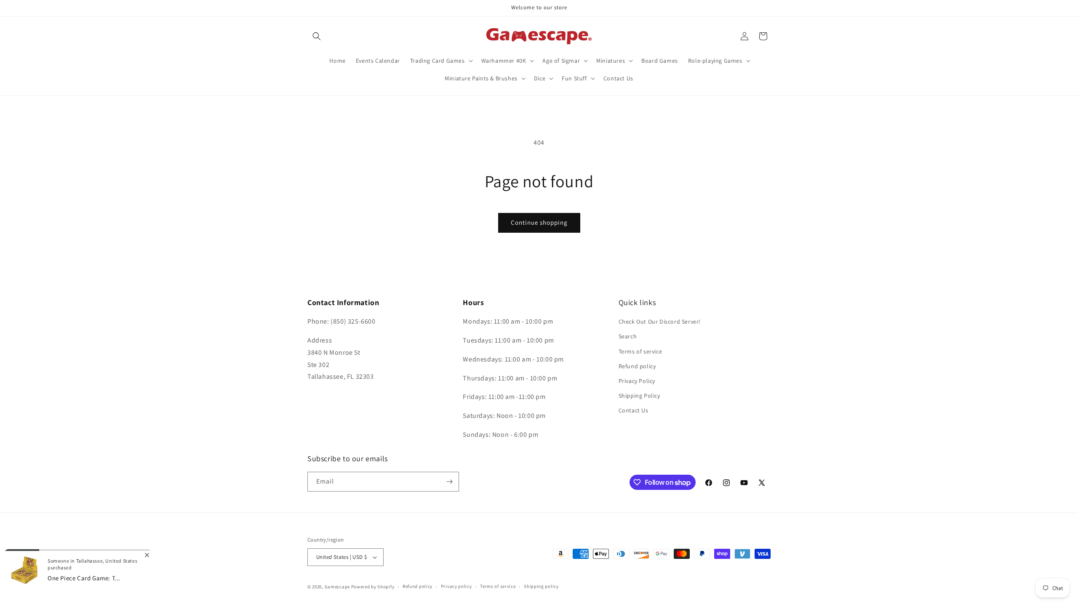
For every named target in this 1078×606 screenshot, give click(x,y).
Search (628, 336)
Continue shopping (539, 222)
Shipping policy (541, 586)
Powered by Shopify (373, 587)
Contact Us (633, 410)
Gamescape (337, 587)
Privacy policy (456, 586)
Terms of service (640, 351)
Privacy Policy (637, 381)
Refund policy (637, 366)
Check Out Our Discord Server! (660, 321)
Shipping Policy (639, 395)
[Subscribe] (449, 482)
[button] (316, 36)
